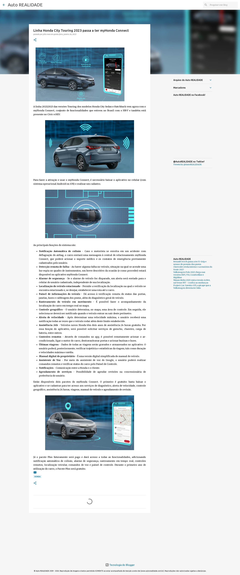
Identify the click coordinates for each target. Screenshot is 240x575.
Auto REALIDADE (25, 4)
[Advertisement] (89, 536)
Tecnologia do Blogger (122, 564)
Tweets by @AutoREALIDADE (187, 164)
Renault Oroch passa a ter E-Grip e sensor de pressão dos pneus (189, 262)
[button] (35, 40)
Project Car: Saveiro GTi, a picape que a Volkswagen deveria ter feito (192, 286)
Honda (37, 476)
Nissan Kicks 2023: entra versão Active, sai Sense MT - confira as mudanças (191, 281)
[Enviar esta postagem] (35, 473)
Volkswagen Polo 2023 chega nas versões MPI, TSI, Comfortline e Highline (189, 275)
